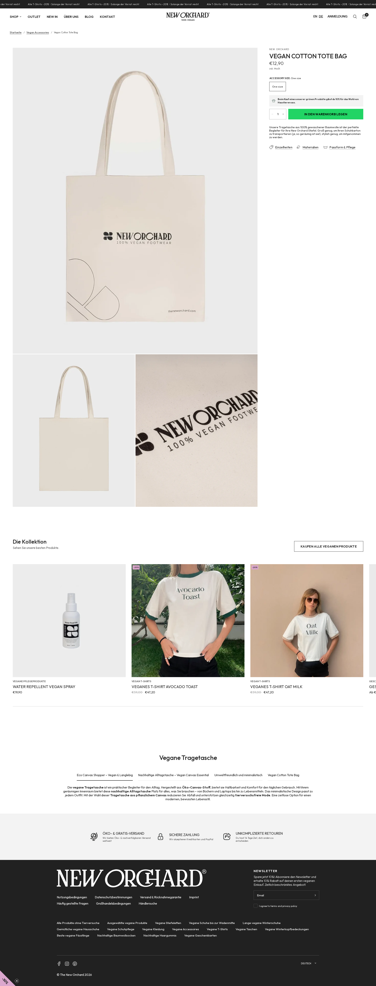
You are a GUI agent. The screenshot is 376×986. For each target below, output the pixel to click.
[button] (8, 978)
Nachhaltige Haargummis (159, 935)
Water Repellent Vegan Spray (44, 686)
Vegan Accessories (37, 32)
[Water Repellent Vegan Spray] (69, 620)
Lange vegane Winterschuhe (262, 923)
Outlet (34, 17)
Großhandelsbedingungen (113, 903)
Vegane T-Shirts (217, 929)
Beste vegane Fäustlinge (73, 935)
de (321, 16)
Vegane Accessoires (185, 929)
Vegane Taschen (246, 929)
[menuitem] (17, 17)
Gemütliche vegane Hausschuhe (78, 929)
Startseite (16, 32)
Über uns (71, 17)
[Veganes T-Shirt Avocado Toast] (188, 620)
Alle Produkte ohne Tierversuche (78, 923)
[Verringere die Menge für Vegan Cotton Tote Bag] (272, 114)
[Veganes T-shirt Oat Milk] (306, 620)
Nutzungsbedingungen (72, 897)
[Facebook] (59, 963)
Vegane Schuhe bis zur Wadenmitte (212, 923)
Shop (14, 17)
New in (52, 17)
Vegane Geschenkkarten (200, 935)
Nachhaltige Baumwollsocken (116, 935)
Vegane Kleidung (153, 929)
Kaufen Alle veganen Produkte (329, 546)
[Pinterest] (74, 963)
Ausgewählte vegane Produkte (127, 923)
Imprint (194, 897)
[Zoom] (249, 56)
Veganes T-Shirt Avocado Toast (165, 686)
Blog (89, 17)
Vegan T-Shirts (141, 681)
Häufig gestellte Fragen (72, 903)
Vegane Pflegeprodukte (29, 681)
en (315, 16)
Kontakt (107, 17)
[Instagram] (67, 963)
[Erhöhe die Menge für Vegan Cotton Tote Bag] (283, 114)
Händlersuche (148, 903)
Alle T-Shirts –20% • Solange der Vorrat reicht (35, 4)
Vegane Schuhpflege (120, 929)
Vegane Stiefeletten (168, 923)
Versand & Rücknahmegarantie (160, 897)
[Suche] (355, 16)
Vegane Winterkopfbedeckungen (287, 929)
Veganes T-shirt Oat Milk (276, 686)
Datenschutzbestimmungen (113, 897)
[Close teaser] (17, 981)
